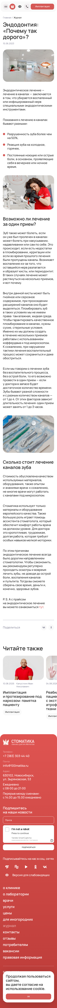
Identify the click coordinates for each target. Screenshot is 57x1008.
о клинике (11, 887)
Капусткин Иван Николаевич (24, 685)
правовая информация (22, 957)
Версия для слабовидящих (31, 875)
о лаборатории (16, 894)
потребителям (15, 944)
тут (41, 607)
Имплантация (42, 6)
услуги (8, 906)
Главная (7, 17)
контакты (11, 931)
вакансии (11, 950)
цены (7, 913)
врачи (8, 900)
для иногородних (18, 919)
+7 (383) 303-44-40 (16, 756)
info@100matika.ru (15, 766)
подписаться (28, 847)
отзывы (9, 938)
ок (28, 996)
